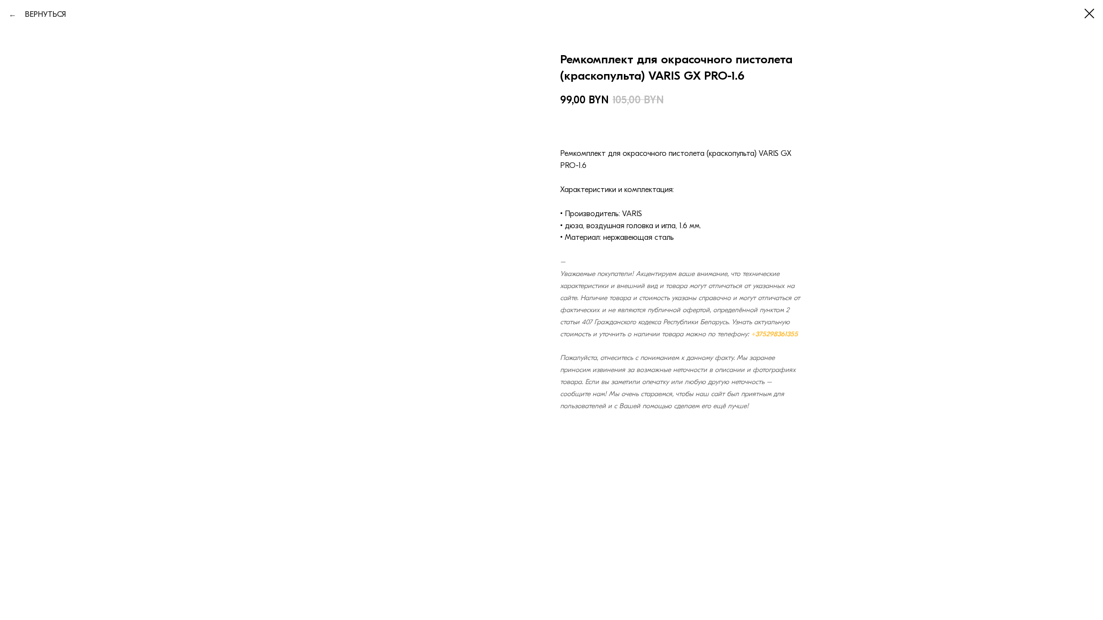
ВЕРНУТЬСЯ (42, 14)
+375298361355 (774, 334)
